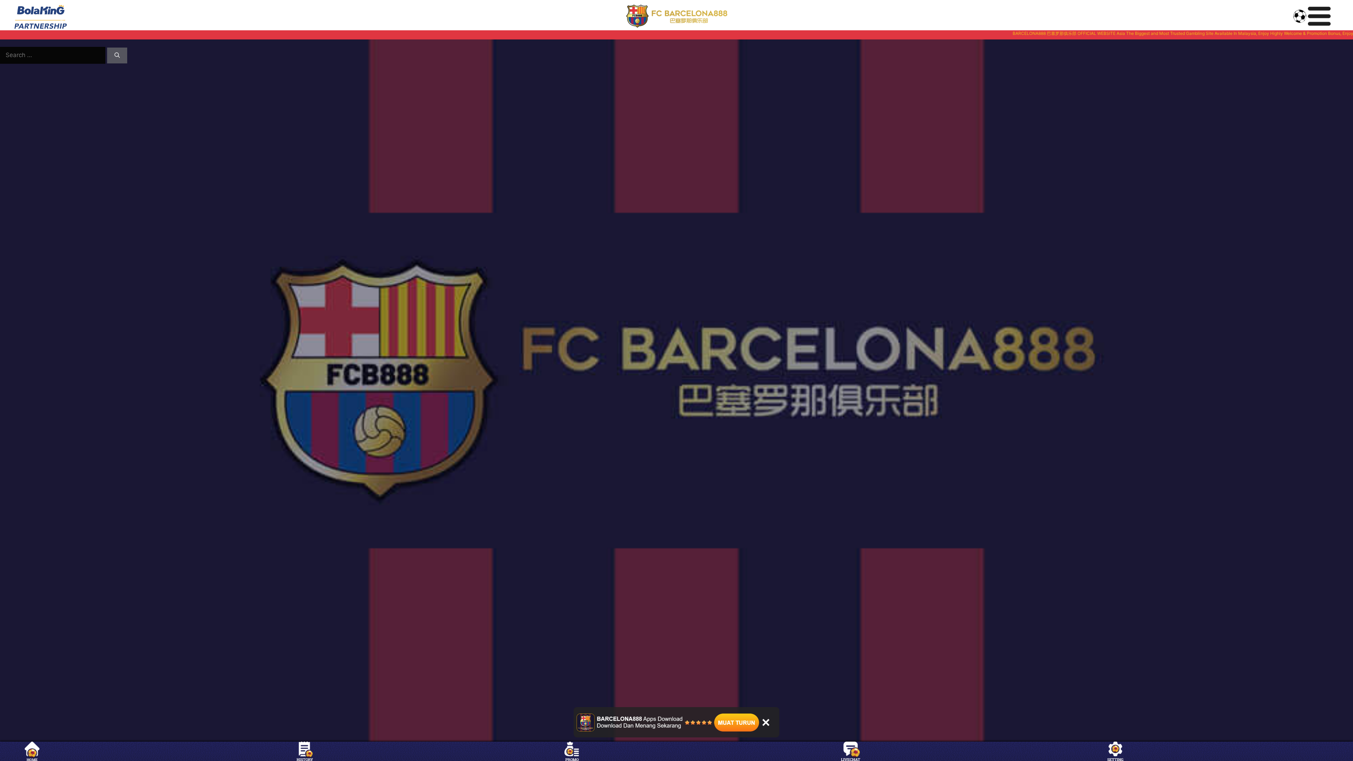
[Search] (117, 55)
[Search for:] (53, 54)
